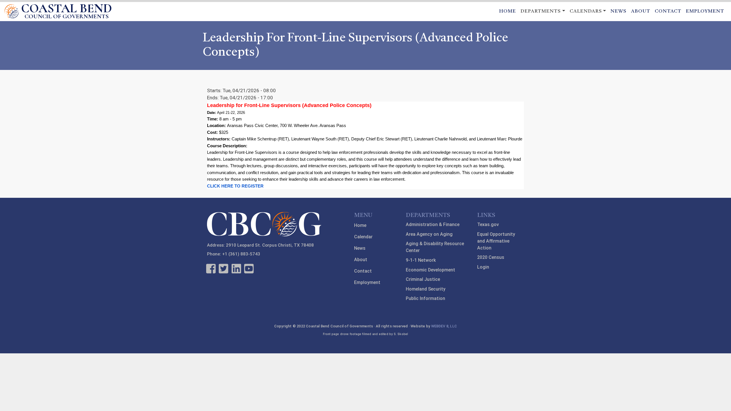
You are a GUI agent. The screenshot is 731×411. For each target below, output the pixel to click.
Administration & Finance (432, 224)
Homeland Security (425, 289)
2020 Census (490, 257)
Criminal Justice (423, 279)
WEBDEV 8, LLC (444, 326)
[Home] (12, 11)
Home (507, 11)
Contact (668, 11)
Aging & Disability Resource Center (435, 247)
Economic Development (430, 270)
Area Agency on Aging (429, 234)
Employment (705, 11)
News (618, 11)
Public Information (425, 298)
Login (483, 267)
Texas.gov (488, 224)
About (640, 11)
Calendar (363, 236)
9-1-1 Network (421, 260)
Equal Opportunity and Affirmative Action (496, 241)
